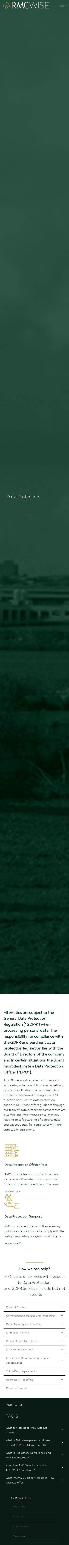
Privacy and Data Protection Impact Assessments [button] (28, 1360)
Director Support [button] (16, 1388)
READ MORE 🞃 (12, 1191)
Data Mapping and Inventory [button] (24, 1324)
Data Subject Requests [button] (20, 1349)
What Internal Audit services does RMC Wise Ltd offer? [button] (30, 1480)
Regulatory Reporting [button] (19, 1379)
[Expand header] (62, 5)
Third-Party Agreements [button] (21, 1371)
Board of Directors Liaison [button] (22, 1341)
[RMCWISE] (26, 5)
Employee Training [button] (17, 1332)
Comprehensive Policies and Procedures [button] (31, 1315)
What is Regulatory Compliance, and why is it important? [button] (28, 1455)
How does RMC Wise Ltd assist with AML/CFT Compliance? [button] (28, 1468)
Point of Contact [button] (16, 1307)
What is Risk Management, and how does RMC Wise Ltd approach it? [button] (28, 1443)
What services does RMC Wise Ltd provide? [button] (26, 1430)
